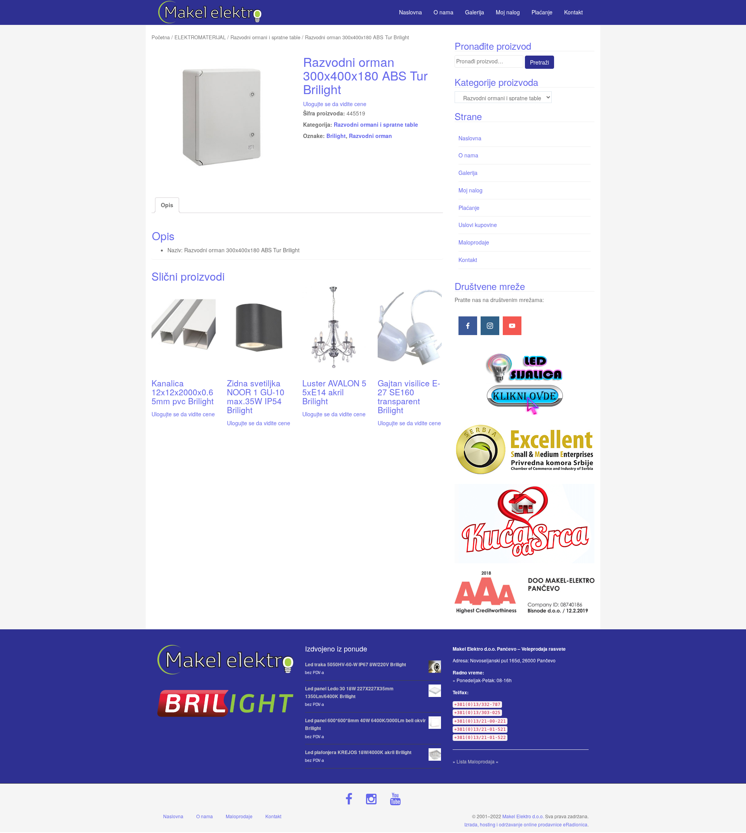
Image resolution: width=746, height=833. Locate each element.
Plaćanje (468, 207)
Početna (161, 37)
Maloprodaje (473, 242)
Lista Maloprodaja (476, 761)
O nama (468, 155)
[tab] (167, 205)
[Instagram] (490, 325)
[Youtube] (512, 325)
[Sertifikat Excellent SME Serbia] (524, 449)
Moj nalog (470, 190)
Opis (167, 205)
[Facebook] (467, 325)
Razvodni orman (370, 136)
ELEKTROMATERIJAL (200, 37)
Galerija (468, 172)
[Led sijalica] (524, 383)
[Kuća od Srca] (524, 523)
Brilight (336, 136)
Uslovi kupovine (477, 225)
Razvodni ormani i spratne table (265, 37)
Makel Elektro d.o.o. (523, 816)
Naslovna (469, 138)
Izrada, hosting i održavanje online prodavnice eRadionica (525, 824)
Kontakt (467, 260)
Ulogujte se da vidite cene (334, 104)
